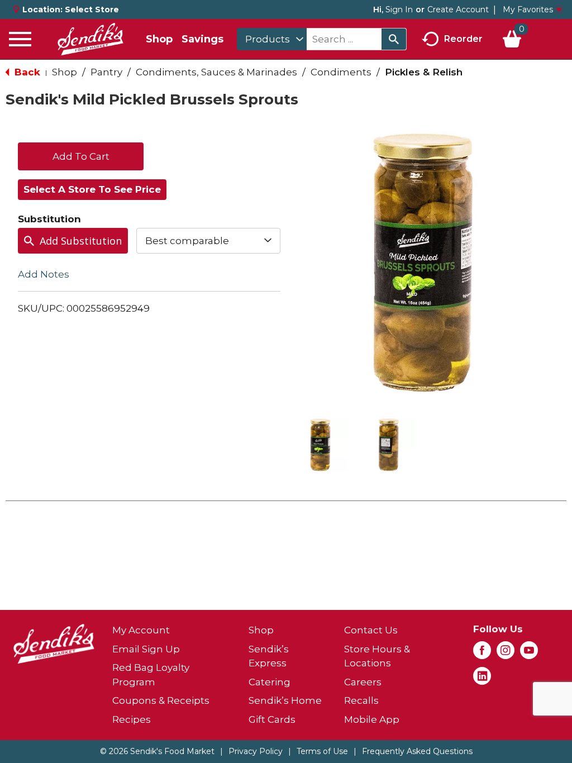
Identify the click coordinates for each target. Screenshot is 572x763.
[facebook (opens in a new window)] (482, 653)
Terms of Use (322, 751)
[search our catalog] (394, 39)
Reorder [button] (463, 38)
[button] (320, 445)
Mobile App (371, 719)
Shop (159, 39)
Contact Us (371, 630)
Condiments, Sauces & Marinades (216, 72)
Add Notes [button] (43, 274)
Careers (363, 682)
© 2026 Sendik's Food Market (157, 751)
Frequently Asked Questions (417, 751)
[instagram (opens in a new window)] (505, 653)
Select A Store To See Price (92, 189)
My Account (141, 630)
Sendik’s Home (285, 700)
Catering (269, 682)
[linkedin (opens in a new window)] (482, 679)
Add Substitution (81, 240)
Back (26, 72)
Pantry (106, 72)
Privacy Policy (255, 751)
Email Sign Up (146, 649)
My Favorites (528, 9)
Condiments (341, 72)
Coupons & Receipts (160, 700)
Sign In (399, 9)
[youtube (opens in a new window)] (529, 653)
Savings (202, 39)
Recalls (361, 700)
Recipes (131, 719)
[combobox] (272, 39)
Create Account (458, 9)
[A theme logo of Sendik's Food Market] (90, 39)
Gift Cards (272, 719)
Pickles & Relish (424, 72)
